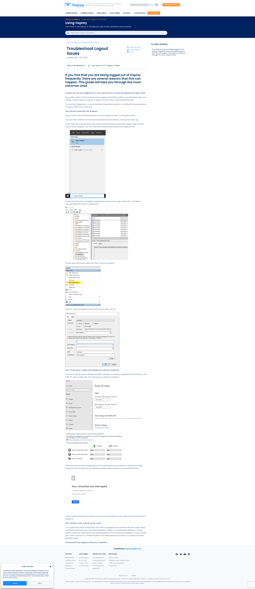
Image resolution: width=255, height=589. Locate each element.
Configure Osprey (86, 13)
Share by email (134, 47)
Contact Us (153, 13)
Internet (96, 42)
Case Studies (113, 565)
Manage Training (171, 5)
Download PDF (135, 50)
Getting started (71, 13)
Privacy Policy (123, 575)
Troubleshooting (140, 13)
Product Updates (84, 565)
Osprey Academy (72, 42)
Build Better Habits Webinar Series (119, 560)
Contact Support (83, 557)
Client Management (98, 565)
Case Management (98, 557)
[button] (50, 567)
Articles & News (113, 557)
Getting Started (69, 557)
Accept (14, 583)
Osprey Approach (133, 548)
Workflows (126, 13)
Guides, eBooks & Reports (116, 563)
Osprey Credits (83, 563)
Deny (39, 583)
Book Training (115, 13)
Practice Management (98, 560)
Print (131, 52)
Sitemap (133, 575)
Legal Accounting (97, 563)
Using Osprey (101, 13)
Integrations (96, 568)
